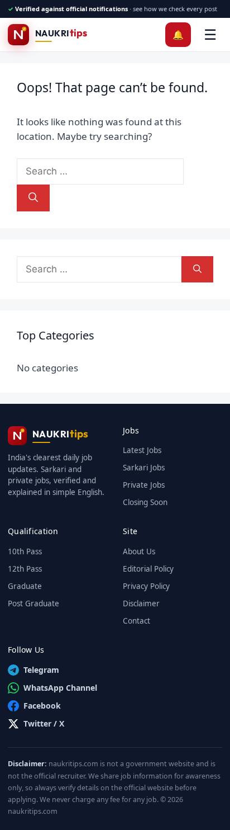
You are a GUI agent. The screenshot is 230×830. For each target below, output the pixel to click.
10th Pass (25, 551)
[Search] (33, 198)
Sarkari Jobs (144, 468)
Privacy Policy (146, 586)
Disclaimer (141, 603)
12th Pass (25, 569)
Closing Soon (145, 502)
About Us (139, 551)
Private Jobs (144, 485)
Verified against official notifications (71, 8)
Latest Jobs (142, 450)
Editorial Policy (148, 569)
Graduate (25, 586)
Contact (136, 621)
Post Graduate (33, 603)
